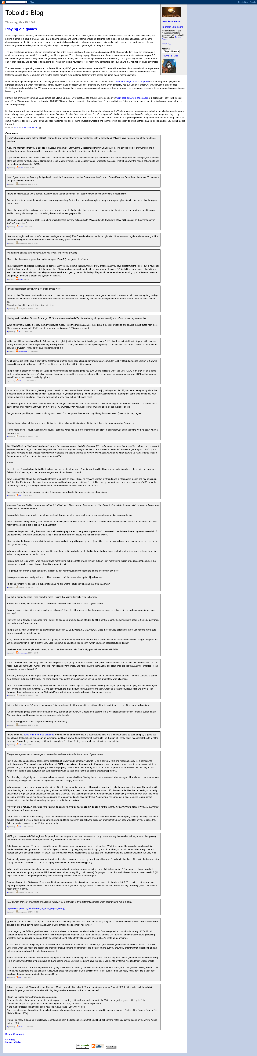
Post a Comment (14, 1034)
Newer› (9, 1042)
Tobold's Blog (24, 12)
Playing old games (170, 56)
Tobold (16, 127)
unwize (20, 227)
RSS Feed (167, 44)
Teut (19, 331)
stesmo (20, 1027)
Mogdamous (22, 351)
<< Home (10, 1039)
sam (19, 495)
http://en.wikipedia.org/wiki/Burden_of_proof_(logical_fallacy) (36, 908)
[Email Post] (39, 127)
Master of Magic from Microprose (132, 81)
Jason (20, 279)
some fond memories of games (39, 734)
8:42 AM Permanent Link (29, 127)
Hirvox (20, 168)
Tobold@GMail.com (172, 27)
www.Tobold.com (171, 21)
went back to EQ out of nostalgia (132, 98)
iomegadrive (22, 653)
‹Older (17, 1042)
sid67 (20, 745)
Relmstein (21, 381)
